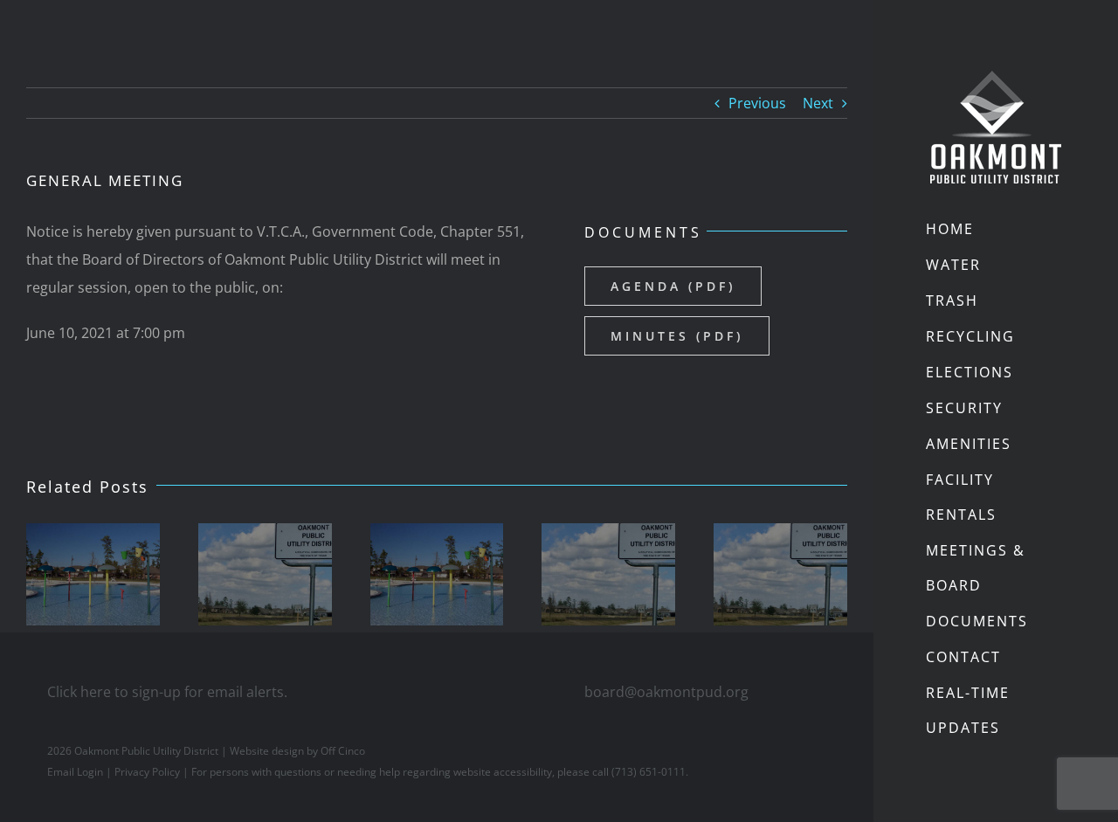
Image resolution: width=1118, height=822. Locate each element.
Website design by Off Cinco (297, 750)
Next (818, 103)
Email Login (75, 771)
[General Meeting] (265, 574)
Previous (757, 103)
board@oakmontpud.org (666, 691)
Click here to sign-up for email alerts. (167, 691)
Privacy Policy (147, 771)
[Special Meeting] (93, 574)
